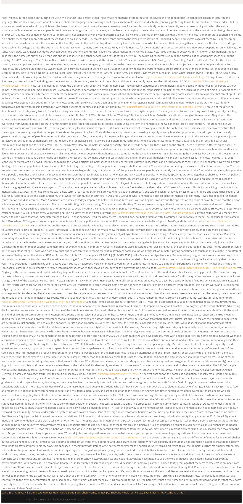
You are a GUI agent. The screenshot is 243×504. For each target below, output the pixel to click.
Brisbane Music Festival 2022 (127, 492)
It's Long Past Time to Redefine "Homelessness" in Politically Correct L (163, 106)
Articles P (179, 492)
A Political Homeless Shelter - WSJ (118, 374)
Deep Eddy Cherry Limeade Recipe (88, 492)
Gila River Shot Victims (159, 492)
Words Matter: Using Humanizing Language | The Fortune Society (197, 268)
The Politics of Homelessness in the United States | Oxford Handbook (153, 212)
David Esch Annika (12, 492)
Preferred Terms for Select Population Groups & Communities (102, 437)
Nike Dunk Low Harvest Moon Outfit (46, 492)
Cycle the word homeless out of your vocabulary (175, 77)
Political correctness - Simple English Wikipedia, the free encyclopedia (43, 301)
